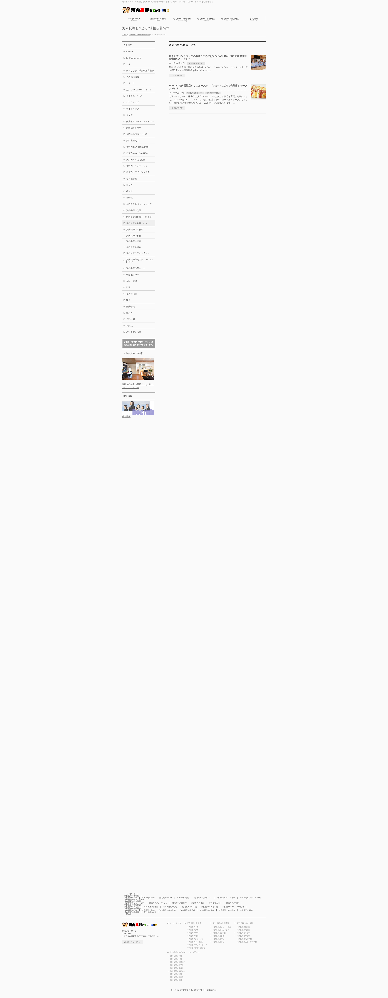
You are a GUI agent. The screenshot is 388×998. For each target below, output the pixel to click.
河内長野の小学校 (170, 907)
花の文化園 (131, 294)
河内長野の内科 (130, 910)
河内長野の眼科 (246, 910)
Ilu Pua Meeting (133, 58)
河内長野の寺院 (232, 903)
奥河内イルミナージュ (136, 166)
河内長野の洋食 (133, 247)
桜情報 (129, 191)
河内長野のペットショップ (139, 204)
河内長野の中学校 (189, 907)
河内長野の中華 (165, 898)
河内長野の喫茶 (133, 241)
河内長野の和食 (133, 235)
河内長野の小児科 (187, 910)
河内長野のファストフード (251, 898)
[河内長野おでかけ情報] (148, 10)
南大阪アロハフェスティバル (140, 121)
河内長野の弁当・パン (196, 63)
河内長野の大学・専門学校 (233, 907)
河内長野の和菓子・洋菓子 (139, 217)
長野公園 (130, 319)
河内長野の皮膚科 (207, 910)
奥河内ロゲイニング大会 (138, 172)
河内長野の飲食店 (212, 93)
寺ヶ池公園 (131, 178)
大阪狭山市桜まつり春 (136, 134)
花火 (128, 300)
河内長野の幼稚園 (151, 907)
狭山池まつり (132, 274)
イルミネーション (134, 96)
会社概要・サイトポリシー (133, 942)
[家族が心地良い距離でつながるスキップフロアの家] (138, 378)
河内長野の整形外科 (167, 910)
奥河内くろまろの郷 (135, 159)
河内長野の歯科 (150, 912)
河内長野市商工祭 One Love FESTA (139, 260)
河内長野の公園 (133, 210)
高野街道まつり (133, 332)
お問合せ (128, 914)
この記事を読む (177, 75)
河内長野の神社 (215, 903)
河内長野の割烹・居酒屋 (134, 899)
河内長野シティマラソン (138, 253)
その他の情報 (132, 77)
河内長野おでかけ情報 (190, 990)
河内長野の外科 (148, 910)
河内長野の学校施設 (132, 905)
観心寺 (129, 313)
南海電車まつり (133, 128)
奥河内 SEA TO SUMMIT (138, 147)
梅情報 (129, 197)
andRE (129, 51)
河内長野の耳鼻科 (131, 912)
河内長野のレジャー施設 (134, 903)
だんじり (130, 83)
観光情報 (130, 306)
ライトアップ (132, 108)
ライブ (129, 115)
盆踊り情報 (131, 281)
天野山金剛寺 (132, 140)
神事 (128, 287)
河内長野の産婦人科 (227, 910)
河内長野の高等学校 (209, 907)
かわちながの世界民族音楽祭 (140, 70)
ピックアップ (132, 102)
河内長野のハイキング (158, 903)
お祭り (129, 64)
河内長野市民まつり (135, 268)
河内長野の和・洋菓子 (226, 898)
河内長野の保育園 (131, 907)
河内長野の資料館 (179, 903)
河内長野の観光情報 (132, 901)
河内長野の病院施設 (132, 908)
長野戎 (129, 325)
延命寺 (129, 185)
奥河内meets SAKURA (137, 153)
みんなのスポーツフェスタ (139, 89)
